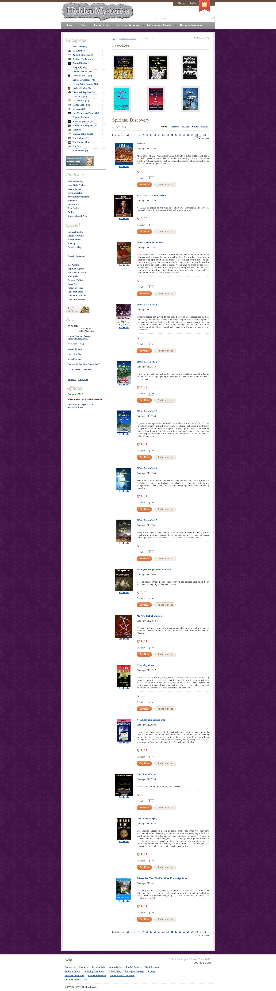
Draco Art (72, 284)
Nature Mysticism (145, 665)
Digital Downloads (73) (84, 80)
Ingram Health (75, 193)
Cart (83, 25)
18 (147, 135)
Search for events (76, 236)
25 (176, 135)
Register (193, 3)
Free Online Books (97, 975)
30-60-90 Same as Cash (76, 980)
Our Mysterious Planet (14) (86, 113)
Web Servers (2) (80, 150)
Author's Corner (72, 971)
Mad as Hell (73, 276)
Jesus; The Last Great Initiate (151, 195)
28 (188, 135)
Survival (77, 130)
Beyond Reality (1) (82, 63)
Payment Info (98, 967)
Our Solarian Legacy (147, 818)
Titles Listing (114, 971)
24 (172, 135)
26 (180, 135)
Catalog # (175, 126)
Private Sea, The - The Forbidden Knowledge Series (162, 878)
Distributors (73, 204)
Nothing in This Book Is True (151, 720)
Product (185, 126)
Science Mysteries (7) (83, 121)
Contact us (70, 967)
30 (196, 135)
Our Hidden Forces (146, 774)
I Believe (141, 143)
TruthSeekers (74, 208)
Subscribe (83, 379)
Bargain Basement (76, 256)
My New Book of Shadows (149, 616)
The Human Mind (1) (83, 142)
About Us (83, 967)
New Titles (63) (80, 46)
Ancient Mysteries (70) (83, 55)
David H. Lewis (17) (82, 76)
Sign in (181, 3)
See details (124, 166)
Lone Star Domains (77, 295)
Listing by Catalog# (134, 971)
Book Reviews (152, 967)
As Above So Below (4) (83, 59)
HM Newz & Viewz (77, 272)
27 (184, 135)
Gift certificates (75, 232)
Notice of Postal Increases (122, 975)
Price (196, 126)
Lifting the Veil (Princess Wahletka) (154, 570)
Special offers (74, 239)
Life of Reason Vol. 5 (147, 520)
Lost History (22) (81, 100)
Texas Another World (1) (84, 134)
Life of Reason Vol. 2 (147, 362)
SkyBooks (72, 200)
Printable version (200, 38)
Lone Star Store (75, 292)
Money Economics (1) (83, 105)
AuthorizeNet (115, 967)
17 (143, 135)
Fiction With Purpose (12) (85, 84)
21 (159, 135)
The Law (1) (78, 146)
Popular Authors (81, 117)
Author (71, 212)
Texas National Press (77, 216)
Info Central (74, 265)
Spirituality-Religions (127, 39)
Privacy (151, 971)
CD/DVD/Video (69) (82, 71)
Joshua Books (74, 189)
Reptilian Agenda (76, 269)
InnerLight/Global (76, 185)
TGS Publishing (75, 181)
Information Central (159, 25)
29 (192, 135)
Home (69, 25)
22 (163, 135)
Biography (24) (80, 67)
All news (72, 379)
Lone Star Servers (76, 299)
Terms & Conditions (74, 975)
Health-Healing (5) (82, 88)
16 (138, 135)
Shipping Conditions (94, 971)
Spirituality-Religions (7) (85, 125)
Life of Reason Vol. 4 (147, 468)
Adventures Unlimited (78, 197)
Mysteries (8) (79, 109)
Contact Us (101, 25)
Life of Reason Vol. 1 (147, 305)
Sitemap (72, 243)
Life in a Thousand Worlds (150, 242)
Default (204, 126)
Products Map (74, 247)
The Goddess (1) (80, 138)
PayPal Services (133, 967)
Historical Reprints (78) (84, 92)
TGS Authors (79, 51)
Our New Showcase (127, 25)
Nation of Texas (75, 288)
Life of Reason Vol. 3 (147, 411)
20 (155, 135)
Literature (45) (80, 96)
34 (204, 135)
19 (151, 135)
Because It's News (76, 280)
